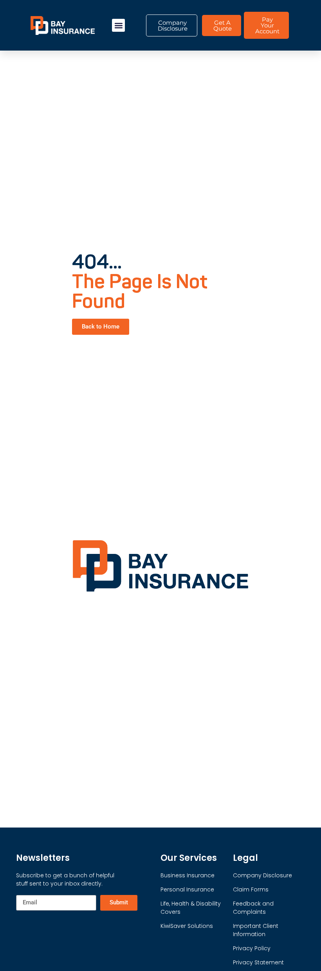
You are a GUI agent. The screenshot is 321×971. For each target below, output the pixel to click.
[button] (118, 25)
